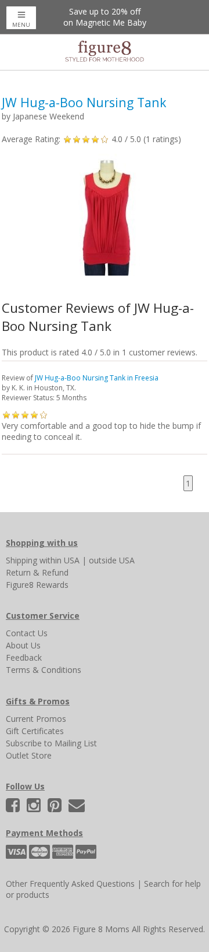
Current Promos (36, 718)
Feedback (24, 657)
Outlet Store (29, 755)
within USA (59, 560)
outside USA (112, 560)
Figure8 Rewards (37, 584)
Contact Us (27, 633)
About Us (23, 645)
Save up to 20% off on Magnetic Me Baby (104, 17)
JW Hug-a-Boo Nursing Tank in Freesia (96, 378)
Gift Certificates (35, 730)
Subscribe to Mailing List (51, 743)
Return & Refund (37, 572)
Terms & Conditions (43, 669)
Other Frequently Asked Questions (70, 883)
